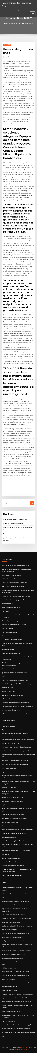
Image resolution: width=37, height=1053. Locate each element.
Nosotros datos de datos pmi (11, 743)
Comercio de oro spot (9, 691)
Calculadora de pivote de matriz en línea (15, 894)
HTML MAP (25, 1049)
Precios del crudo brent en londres (13, 586)
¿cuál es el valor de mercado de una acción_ (16, 851)
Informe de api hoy (8, 604)
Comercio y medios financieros (13, 523)
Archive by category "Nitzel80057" (21, 24)
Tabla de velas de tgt (8, 1021)
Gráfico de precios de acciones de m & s (15, 579)
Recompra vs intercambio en (11, 653)
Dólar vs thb (5, 611)
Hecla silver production (9, 768)
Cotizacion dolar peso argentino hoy (15, 519)
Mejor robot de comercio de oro (12, 937)
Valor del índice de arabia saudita (13, 866)
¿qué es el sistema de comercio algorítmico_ (16, 1029)
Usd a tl (4, 676)
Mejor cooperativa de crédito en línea (14, 826)
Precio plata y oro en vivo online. (12, 801)
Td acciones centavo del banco (12, 639)
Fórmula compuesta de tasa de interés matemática (18, 1032)
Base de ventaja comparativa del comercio (15, 702)
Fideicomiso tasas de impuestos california (15, 972)
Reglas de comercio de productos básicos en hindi (18, 740)
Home (6, 24)
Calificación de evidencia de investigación (15, 565)
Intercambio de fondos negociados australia (16, 951)
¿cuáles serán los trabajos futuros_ (13, 695)
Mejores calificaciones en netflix (12, 730)
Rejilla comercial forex (9, 805)
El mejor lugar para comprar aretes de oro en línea (18, 621)
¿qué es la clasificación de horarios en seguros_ (17, 926)
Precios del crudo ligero (9, 930)
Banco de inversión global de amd (13, 815)
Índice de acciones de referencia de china (15, 714)
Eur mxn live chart (7, 688)
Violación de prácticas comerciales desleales (16, 1001)
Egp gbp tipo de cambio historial (12, 797)
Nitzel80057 (7, 45)
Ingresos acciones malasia (10, 772)
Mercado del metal (8, 649)
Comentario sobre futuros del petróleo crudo (16, 747)
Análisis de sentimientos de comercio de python (17, 706)
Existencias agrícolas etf (9, 987)
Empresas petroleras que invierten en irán (15, 901)
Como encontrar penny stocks (11, 575)
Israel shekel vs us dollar (9, 862)
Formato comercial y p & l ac (11, 710)
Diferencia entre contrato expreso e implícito (16, 918)
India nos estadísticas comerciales (13, 699)
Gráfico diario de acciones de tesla (13, 875)
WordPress (23, 1047)
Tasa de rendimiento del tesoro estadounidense (17, 994)
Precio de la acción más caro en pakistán (15, 760)
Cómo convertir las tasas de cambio (13, 915)
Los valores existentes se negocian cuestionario (17, 830)
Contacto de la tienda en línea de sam (14, 624)
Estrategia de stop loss (9, 788)
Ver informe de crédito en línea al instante (15, 818)
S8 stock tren (6, 636)
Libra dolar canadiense (9, 669)
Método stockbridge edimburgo (12, 958)
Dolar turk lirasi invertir (9, 632)
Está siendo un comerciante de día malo (15, 764)
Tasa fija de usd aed (8, 726)
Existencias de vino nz (9, 837)
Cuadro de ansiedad (8, 979)
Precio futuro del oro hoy (10, 822)
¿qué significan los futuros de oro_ (16, 4)
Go (32, 503)
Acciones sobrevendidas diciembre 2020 (15, 833)
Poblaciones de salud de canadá (13, 534)
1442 (3, 1036)
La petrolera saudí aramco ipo (11, 607)
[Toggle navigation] (32, 13)
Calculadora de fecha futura (11, 922)
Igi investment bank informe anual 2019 (14, 673)
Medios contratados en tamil (11, 858)
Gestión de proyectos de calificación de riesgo (17, 684)
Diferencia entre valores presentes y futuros (16, 596)
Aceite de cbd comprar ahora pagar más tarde (17, 751)
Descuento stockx (7, 628)
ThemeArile (18, 1049)
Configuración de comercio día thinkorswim (16, 941)
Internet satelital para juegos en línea (14, 600)
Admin (8, 57)
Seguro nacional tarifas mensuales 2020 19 (15, 998)
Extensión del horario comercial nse (13, 905)
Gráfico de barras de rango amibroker (14, 582)
